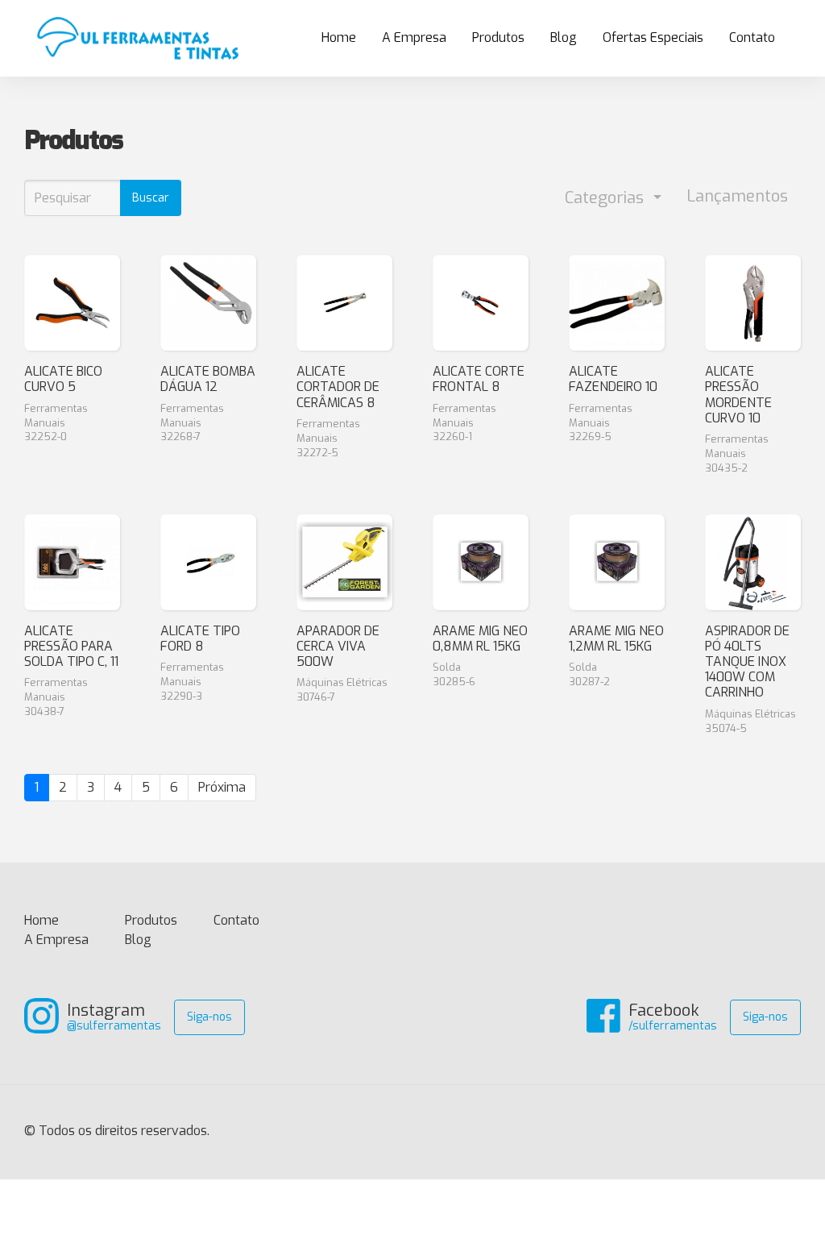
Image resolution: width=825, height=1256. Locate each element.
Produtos (498, 37)
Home (345, 41)
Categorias (606, 198)
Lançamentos (737, 196)
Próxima (222, 787)
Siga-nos (209, 1017)
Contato (752, 37)
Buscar (150, 198)
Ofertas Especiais (653, 37)
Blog (563, 37)
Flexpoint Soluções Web (791, 1132)
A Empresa (414, 37)
